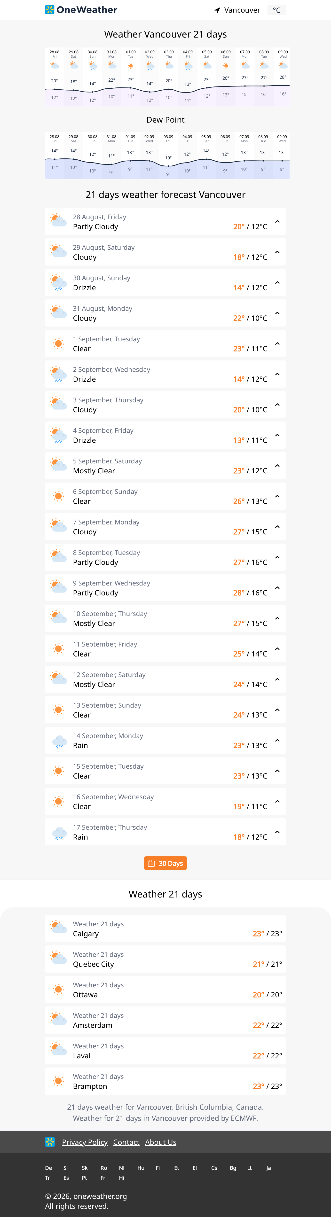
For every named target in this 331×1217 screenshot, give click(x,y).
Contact (126, 1142)
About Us (160, 1142)
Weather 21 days (98, 923)
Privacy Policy (85, 1142)
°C (277, 10)
